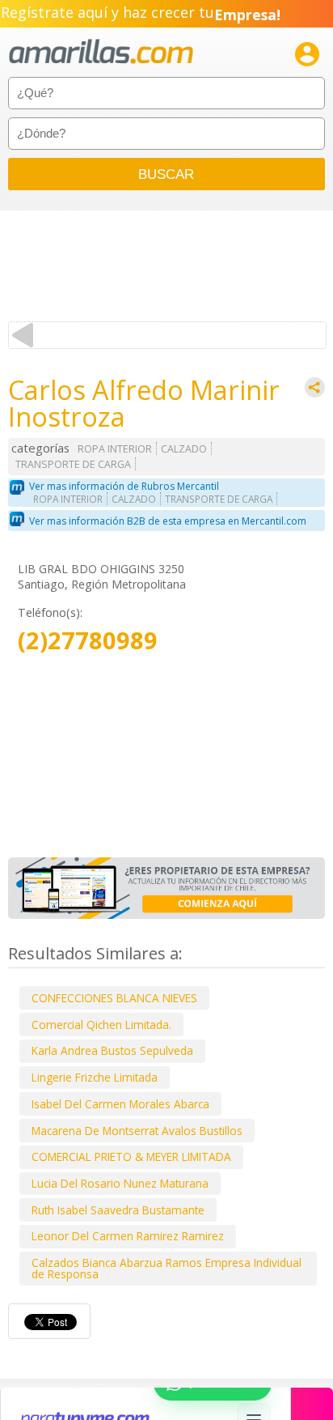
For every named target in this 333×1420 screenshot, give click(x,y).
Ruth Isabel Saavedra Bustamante (118, 1210)
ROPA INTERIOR (115, 449)
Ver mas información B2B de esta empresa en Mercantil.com (167, 521)
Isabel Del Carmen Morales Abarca (120, 1104)
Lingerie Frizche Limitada (95, 1077)
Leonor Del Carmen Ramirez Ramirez (128, 1236)
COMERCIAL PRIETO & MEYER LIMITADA (131, 1156)
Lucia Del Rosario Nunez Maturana (120, 1183)
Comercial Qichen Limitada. (101, 1024)
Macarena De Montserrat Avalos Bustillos (137, 1130)
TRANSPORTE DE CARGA (73, 464)
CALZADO (184, 449)
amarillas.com (101, 52)
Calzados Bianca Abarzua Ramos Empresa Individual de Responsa (166, 1268)
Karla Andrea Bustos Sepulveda (112, 1050)
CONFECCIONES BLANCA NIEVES (114, 997)
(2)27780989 (88, 641)
